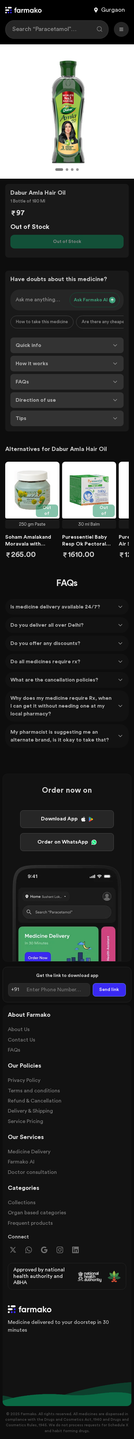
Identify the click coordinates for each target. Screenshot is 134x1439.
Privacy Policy (24, 1080)
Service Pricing (25, 1121)
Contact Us (21, 1039)
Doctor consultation (32, 1172)
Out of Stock (67, 241)
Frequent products (30, 1223)
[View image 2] (67, 169)
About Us (19, 1029)
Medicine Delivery (29, 1151)
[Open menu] (121, 29)
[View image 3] (72, 169)
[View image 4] (77, 169)
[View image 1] (59, 169)
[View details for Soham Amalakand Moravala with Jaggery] (32, 490)
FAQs (14, 1050)
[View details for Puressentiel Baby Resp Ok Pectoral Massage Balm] (89, 490)
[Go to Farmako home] (23, 10)
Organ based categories (37, 1212)
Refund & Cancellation (34, 1100)
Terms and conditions (34, 1090)
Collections (21, 1202)
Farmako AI (21, 1161)
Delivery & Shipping (30, 1111)
